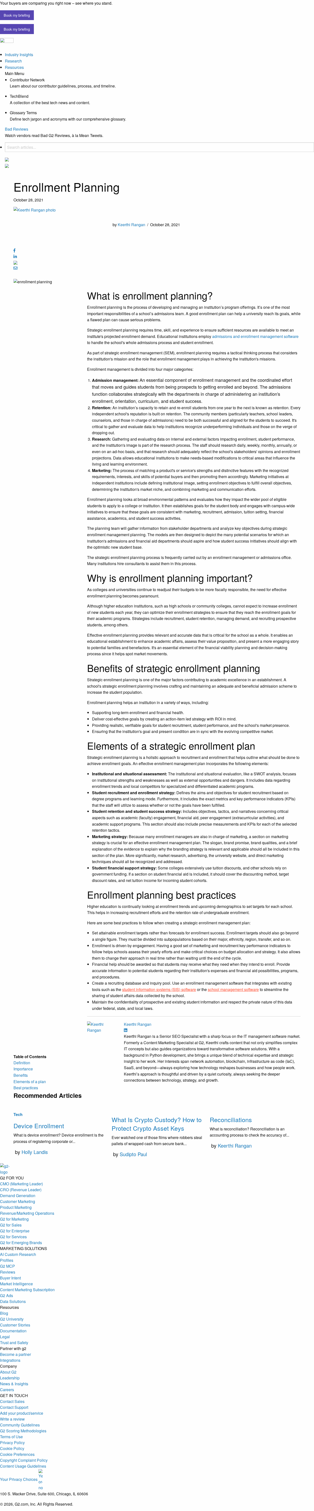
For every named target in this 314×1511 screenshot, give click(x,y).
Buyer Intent (10, 1278)
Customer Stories (15, 1325)
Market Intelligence (16, 1284)
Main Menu (14, 73)
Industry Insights (19, 54)
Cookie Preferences (17, 1454)
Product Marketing (16, 1207)
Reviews (7, 1272)
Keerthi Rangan (131, 225)
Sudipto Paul (133, 1154)
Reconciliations (231, 1119)
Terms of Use (11, 1436)
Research (13, 61)
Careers (7, 1389)
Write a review (12, 1419)
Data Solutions (13, 1301)
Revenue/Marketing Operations (27, 1213)
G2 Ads (6, 1295)
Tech (18, 1114)
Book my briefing (17, 15)
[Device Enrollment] (58, 1108)
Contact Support (14, 1407)
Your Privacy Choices (19, 1479)
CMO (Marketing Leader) (21, 1184)
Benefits (20, 1075)
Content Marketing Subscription (27, 1289)
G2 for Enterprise (14, 1231)
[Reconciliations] (255, 1108)
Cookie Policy (12, 1448)
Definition (21, 1062)
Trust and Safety (14, 1342)
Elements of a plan (29, 1081)
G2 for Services (13, 1236)
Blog (4, 1313)
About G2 (8, 1372)
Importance (23, 1069)
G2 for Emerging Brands (21, 1242)
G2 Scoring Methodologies (23, 1431)
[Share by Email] (15, 268)
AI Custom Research (18, 1254)
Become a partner (15, 1354)
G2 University (12, 1319)
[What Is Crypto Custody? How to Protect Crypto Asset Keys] (157, 1108)
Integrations (10, 1360)
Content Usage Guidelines (23, 1466)
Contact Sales (12, 1401)
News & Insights (14, 1384)
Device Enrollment (38, 1125)
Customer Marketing (17, 1201)
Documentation (13, 1331)
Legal (5, 1336)
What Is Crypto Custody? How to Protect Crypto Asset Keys (157, 1123)
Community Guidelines (20, 1425)
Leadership (10, 1378)
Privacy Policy (12, 1442)
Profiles (6, 1260)
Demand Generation (17, 1195)
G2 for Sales (11, 1225)
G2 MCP (7, 1266)
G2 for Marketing (14, 1219)
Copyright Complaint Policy (24, 1460)
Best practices (25, 1087)
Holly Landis (35, 1151)
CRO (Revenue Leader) (20, 1189)
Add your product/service (21, 1413)
